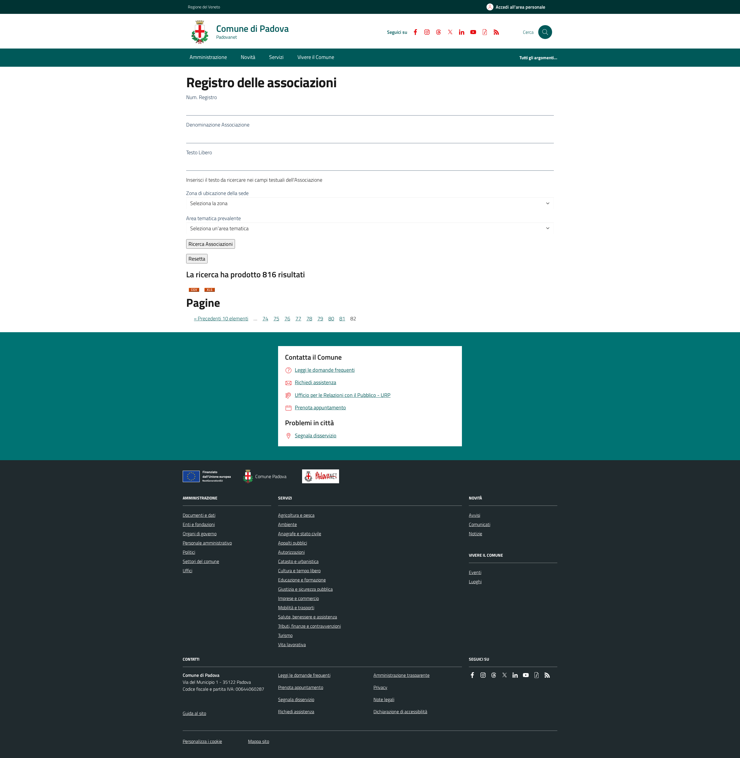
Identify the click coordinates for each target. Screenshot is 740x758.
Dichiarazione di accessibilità (400, 711)
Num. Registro (201, 97)
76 (287, 318)
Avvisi (474, 515)
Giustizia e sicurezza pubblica (305, 589)
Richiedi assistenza (296, 711)
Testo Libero (199, 152)
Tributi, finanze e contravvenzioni (309, 626)
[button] (545, 32)
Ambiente (287, 524)
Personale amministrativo (207, 542)
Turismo (285, 635)
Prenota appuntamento (300, 687)
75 (276, 318)
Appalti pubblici (292, 542)
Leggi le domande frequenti (304, 675)
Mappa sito (258, 741)
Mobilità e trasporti (296, 607)
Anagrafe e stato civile (299, 533)
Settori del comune (201, 561)
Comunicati (479, 524)
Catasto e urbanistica (298, 561)
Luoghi (475, 581)
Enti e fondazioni (199, 524)
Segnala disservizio (296, 699)
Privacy (380, 687)
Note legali (383, 699)
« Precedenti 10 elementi (221, 318)
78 (309, 318)
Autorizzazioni (291, 552)
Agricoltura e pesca (296, 515)
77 (298, 318)
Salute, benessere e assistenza (307, 616)
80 (331, 318)
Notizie (475, 533)
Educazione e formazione (302, 579)
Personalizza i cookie (202, 741)
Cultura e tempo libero (299, 570)
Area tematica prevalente (213, 218)
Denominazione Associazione (217, 125)
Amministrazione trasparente (401, 675)
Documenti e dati (199, 515)
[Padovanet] (322, 476)
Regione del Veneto (204, 7)
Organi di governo (200, 533)
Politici (189, 552)
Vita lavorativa (292, 644)
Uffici (187, 570)
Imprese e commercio (298, 598)
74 (265, 318)
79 (320, 318)
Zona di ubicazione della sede (217, 193)
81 (342, 318)
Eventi (475, 572)
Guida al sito (194, 713)
